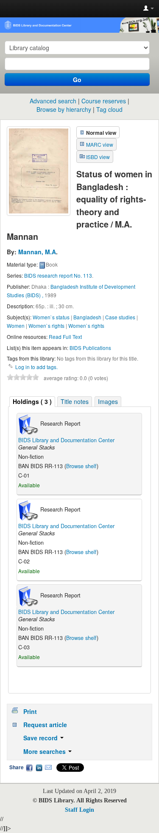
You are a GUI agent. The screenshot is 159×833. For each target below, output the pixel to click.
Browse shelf (81, 466)
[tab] (32, 401)
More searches (45, 751)
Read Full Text (65, 336)
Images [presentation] (108, 401)
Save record (41, 737)
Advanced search (53, 101)
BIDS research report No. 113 (58, 275)
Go (77, 79)
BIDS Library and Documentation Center (66, 440)
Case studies (120, 317)
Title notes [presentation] (75, 401)
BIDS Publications (90, 347)
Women (16, 325)
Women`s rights (46, 325)
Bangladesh (87, 317)
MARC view (99, 144)
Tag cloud (109, 109)
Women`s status (51, 317)
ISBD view (98, 156)
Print (30, 711)
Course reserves (103, 101)
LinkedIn (39, 767)
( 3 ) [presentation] (32, 401)
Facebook (29, 767)
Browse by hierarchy (63, 109)
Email (48, 767)
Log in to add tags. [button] (36, 366)
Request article (45, 724)
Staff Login (79, 810)
